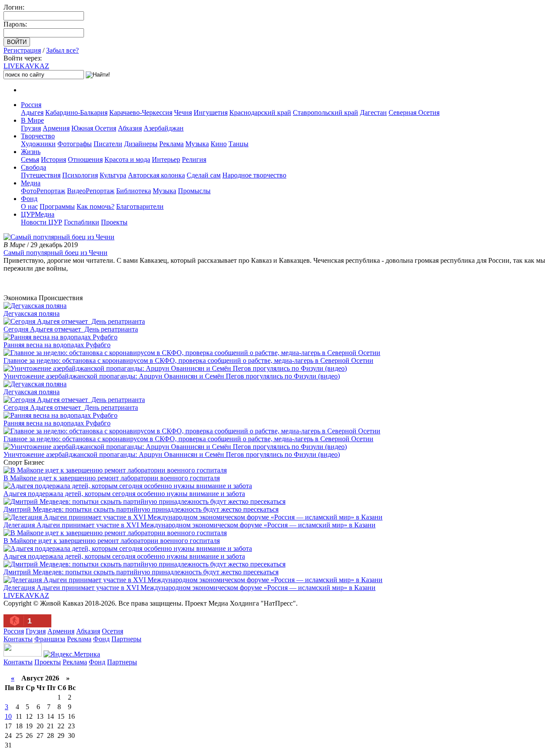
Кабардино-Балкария (76, 112)
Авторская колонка (156, 175)
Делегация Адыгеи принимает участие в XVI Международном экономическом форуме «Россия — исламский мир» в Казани (189, 525)
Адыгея (32, 112)
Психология (80, 175)
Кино (219, 143)
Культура (113, 175)
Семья (30, 159)
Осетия (112, 631)
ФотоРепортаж (43, 190)
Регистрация (22, 50)
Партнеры (126, 639)
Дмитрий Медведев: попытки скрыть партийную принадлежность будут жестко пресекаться (140, 509)
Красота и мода (127, 159)
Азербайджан (164, 128)
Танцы (238, 143)
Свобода (33, 167)
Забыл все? (62, 50)
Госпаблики (81, 222)
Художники (38, 143)
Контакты (18, 639)
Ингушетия (211, 112)
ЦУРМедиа (37, 214)
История (53, 159)
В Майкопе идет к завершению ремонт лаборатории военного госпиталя (111, 478)
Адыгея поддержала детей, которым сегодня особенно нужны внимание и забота (124, 493)
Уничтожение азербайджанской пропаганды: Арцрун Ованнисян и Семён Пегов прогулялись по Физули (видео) (171, 376)
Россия (31, 104)
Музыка (197, 143)
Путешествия (40, 175)
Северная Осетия (414, 112)
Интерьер (166, 159)
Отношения (85, 159)
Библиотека (133, 190)
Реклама (171, 143)
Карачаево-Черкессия (140, 112)
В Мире (32, 120)
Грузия (31, 128)
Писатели (108, 143)
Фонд (29, 198)
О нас (29, 206)
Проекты (114, 222)
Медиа (30, 183)
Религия (194, 159)
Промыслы (194, 190)
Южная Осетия (93, 128)
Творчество (38, 136)
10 (8, 716)
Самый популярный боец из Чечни (55, 252)
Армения (56, 128)
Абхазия (130, 128)
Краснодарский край (260, 112)
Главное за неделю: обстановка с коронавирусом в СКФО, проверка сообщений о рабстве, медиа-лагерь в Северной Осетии (188, 360)
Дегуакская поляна (31, 313)
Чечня (183, 112)
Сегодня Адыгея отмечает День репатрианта (70, 329)
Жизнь (30, 151)
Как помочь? (95, 206)
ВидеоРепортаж (90, 190)
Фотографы (74, 143)
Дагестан (373, 112)
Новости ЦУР (41, 222)
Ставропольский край (325, 112)
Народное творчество (254, 175)
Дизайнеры (141, 143)
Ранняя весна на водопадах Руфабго (57, 345)
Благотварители (140, 206)
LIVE (26, 66)
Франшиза (49, 639)
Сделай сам (204, 175)
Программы (57, 206)
